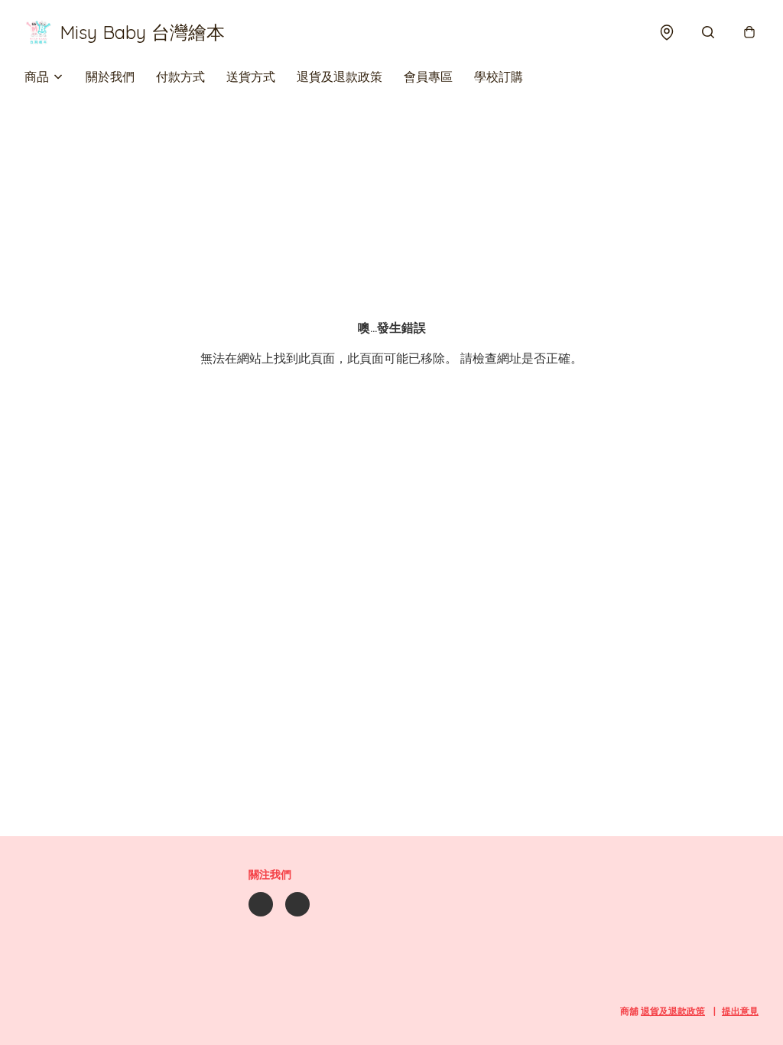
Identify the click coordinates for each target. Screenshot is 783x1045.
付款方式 (180, 76)
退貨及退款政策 (339, 76)
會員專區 (428, 76)
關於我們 (110, 76)
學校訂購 (498, 76)
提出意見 (740, 1011)
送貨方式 (250, 76)
